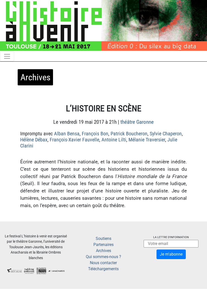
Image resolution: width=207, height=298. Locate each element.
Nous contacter (103, 262)
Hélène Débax (33, 140)
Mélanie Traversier (146, 140)
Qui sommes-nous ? (103, 256)
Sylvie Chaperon (166, 134)
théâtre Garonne (137, 122)
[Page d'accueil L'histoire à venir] (103, 25)
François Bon (95, 134)
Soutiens (103, 238)
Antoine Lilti (113, 140)
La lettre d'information (171, 237)
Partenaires (103, 244)
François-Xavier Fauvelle (74, 140)
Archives (103, 250)
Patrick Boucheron (129, 134)
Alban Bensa (67, 134)
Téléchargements (103, 268)
